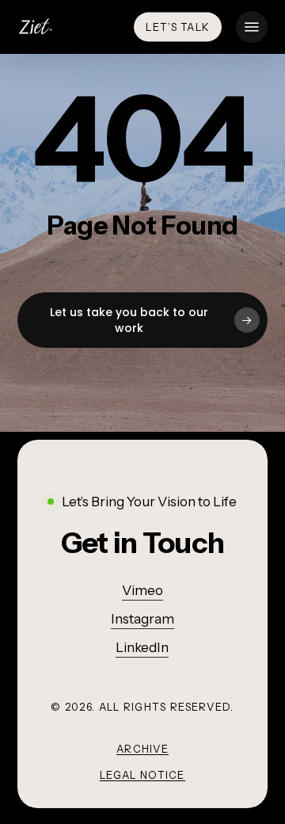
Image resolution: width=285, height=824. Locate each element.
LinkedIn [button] (142, 647)
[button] (252, 27)
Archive (142, 748)
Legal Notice (142, 775)
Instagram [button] (142, 619)
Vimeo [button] (142, 590)
